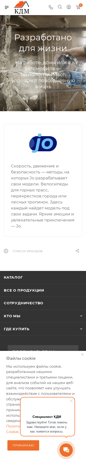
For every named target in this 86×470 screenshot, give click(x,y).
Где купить (17, 329)
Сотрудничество (23, 303)
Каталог (13, 277)
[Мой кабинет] (69, 7)
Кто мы (12, 316)
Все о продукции (24, 290)
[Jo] (43, 143)
